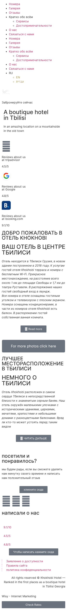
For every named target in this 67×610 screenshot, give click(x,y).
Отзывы (14, 12)
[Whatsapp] (25, 501)
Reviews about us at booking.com (14, 217)
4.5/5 (7, 536)
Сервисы (22, 21)
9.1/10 (7, 527)
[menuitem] (37, 73)
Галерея (14, 8)
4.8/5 (7, 544)
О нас (13, 30)
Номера (14, 4)
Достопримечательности (34, 25)
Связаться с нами (21, 34)
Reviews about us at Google (14, 188)
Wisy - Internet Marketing (19, 596)
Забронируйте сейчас (17, 102)
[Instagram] (6, 501)
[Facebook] (16, 501)
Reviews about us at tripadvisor (14, 158)
